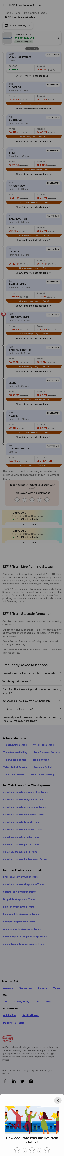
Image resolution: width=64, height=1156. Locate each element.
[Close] (58, 1100)
